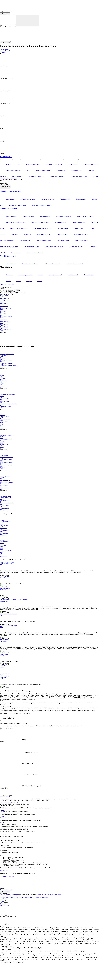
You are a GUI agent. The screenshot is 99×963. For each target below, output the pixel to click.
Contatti (10, 890)
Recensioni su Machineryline (43, 894)
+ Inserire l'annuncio (5, 796)
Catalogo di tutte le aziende (7, 876)
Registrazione (3, 870)
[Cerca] (27, 20)
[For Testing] (16, 887)
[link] (49, 181)
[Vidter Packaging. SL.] (72, 880)
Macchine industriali (8, 208)
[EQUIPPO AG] (39, 880)
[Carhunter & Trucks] (5, 880)
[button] (49, 34)
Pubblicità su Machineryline (7, 897)
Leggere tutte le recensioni (7, 562)
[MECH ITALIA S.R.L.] (5, 887)
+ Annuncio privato (5, 802)
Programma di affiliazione (41, 897)
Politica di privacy (15, 894)
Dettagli (2, 816)
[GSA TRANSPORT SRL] (38, 887)
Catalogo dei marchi (56, 894)
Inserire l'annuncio (5, 186)
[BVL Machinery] (61, 880)
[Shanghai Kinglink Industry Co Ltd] (16, 883)
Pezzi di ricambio (7, 284)
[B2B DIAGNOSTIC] (16, 880)
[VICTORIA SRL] (27, 883)
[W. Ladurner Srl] (5, 883)
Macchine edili (6, 157)
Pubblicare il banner (29, 897)
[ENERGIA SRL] (50, 880)
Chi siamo (2, 890)
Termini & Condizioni (5, 894)
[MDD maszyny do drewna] (27, 887)
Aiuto (6, 890)
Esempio (2, 810)
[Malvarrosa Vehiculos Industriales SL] (83, 880)
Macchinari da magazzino (10, 191)
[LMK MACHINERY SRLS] (83, 883)
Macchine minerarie (8, 256)
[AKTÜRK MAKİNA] (27, 880)
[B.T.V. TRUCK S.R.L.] (61, 883)
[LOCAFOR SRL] (50, 883)
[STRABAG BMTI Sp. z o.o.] (39, 883)
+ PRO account (14, 802)
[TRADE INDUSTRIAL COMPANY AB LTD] (72, 883)
